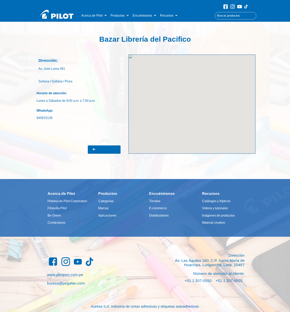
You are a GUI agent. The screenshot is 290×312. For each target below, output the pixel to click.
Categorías (106, 201)
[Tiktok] (246, 6)
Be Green (54, 215)
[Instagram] (232, 6)
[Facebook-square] (225, 6)
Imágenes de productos (218, 215)
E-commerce (158, 208)
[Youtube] (239, 6)
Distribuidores (159, 215)
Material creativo (213, 222)
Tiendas (154, 201)
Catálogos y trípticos (216, 201)
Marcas (103, 208)
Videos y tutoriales (215, 208)
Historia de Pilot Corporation (67, 201)
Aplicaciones (107, 215)
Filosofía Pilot (57, 208)
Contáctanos (56, 222)
